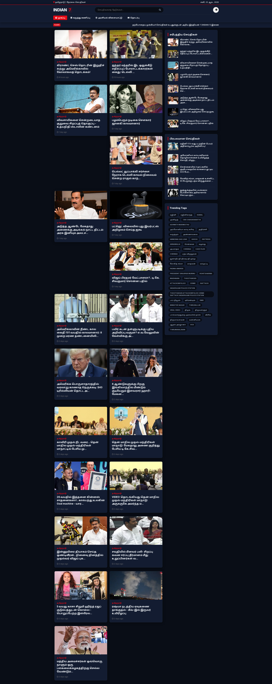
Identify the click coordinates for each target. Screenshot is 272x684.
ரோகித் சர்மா (176, 264)
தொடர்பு (134, 18)
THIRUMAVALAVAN (177, 330)
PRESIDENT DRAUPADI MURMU (182, 274)
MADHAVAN (174, 278)
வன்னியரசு (194, 320)
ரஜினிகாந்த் (186, 215)
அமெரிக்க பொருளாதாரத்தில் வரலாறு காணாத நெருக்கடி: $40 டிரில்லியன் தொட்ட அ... (79, 387)
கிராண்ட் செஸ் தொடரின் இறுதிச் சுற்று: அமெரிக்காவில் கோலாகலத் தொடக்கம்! (80, 69)
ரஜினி (173, 215)
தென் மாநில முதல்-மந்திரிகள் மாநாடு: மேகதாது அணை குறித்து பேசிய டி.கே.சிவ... (136, 445)
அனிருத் (174, 220)
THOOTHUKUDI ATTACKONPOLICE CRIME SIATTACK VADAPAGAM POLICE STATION (187, 294)
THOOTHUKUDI (190, 278)
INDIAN (62, 10)
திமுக (187, 310)
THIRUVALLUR (194, 305)
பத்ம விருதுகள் (189, 254)
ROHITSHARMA (206, 274)
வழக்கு (202, 244)
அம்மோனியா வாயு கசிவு (182, 229)
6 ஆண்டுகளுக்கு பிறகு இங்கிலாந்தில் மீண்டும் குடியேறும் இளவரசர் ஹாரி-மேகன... (131, 389)
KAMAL (200, 215)
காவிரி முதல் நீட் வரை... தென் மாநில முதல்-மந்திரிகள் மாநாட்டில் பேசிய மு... (78, 445)
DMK (202, 300)
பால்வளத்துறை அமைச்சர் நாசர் (185, 315)
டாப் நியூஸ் (175, 300)
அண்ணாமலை (190, 234)
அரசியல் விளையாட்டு (110, 18)
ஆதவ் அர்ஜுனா (178, 325)
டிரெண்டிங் (190, 300)
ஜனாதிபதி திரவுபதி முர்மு (183, 259)
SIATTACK (204, 283)
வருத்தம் (174, 234)
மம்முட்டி (204, 264)
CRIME (193, 283)
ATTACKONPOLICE (178, 283)
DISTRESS (206, 239)
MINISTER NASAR (177, 305)
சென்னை (189, 244)
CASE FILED (200, 249)
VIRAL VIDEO (175, 310)
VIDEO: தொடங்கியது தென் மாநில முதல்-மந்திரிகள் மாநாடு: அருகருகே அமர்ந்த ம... (135, 500)
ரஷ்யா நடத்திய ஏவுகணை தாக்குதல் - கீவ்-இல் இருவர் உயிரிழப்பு (131, 610)
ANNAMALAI (175, 244)
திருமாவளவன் (177, 320)
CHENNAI (187, 249)
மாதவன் (191, 264)
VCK (192, 325)
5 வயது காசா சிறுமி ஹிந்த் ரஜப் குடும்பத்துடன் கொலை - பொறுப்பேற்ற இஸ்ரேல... (79, 610)
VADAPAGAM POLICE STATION (182, 288)
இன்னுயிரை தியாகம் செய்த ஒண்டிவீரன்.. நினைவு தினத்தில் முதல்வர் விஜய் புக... (80, 555)
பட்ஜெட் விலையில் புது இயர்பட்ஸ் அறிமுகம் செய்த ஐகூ (135, 228)
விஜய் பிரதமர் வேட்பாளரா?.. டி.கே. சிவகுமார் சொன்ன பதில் (136, 279)
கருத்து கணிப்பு (81, 18)
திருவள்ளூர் (201, 310)
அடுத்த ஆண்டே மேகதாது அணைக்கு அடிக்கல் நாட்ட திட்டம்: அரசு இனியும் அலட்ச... (80, 230)
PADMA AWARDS (176, 269)
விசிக (208, 315)
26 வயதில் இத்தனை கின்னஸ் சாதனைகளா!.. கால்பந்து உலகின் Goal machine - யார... (81, 500)
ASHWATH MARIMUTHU (179, 225)
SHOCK (194, 239)
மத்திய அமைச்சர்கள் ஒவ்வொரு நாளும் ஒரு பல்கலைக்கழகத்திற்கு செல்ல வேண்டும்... (79, 666)
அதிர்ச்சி (202, 229)
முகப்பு (61, 18)
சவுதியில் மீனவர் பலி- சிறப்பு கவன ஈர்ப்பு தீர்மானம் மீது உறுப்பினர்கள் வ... (132, 555)
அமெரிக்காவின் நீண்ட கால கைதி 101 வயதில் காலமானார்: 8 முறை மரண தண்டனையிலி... (79, 332)
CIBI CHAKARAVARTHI (192, 220)
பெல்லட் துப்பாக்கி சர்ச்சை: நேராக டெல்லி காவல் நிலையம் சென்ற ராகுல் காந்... (134, 175)
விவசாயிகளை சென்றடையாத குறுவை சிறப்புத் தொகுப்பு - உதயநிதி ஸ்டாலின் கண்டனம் (78, 123)
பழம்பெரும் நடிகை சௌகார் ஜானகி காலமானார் (131, 122)
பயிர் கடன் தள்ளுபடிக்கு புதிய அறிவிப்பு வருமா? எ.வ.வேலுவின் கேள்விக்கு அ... (135, 332)
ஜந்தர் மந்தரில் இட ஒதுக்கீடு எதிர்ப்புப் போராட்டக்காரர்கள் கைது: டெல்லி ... (132, 69)
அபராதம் (174, 249)
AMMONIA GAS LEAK (178, 239)
